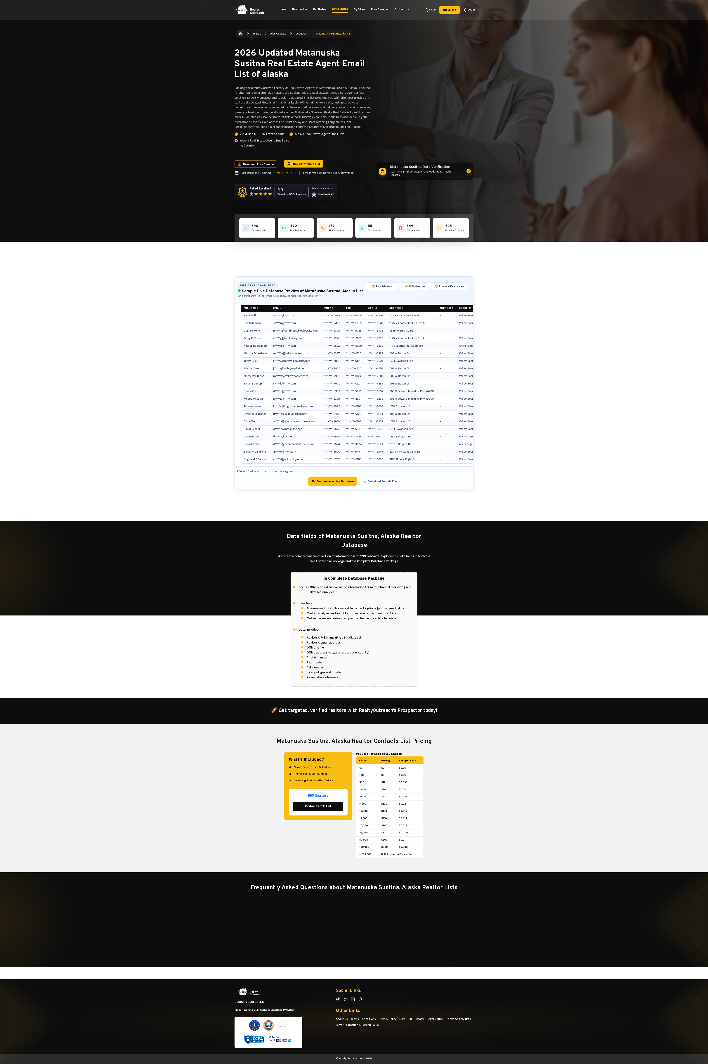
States (257, 33)
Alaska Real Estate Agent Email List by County (264, 143)
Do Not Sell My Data (458, 1019)
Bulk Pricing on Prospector (397, 854)
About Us (342, 1019)
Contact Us (401, 9)
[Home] (240, 33)
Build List (449, 10)
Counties (301, 33)
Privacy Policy (387, 1019)
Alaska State (278, 33)
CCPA (402, 1019)
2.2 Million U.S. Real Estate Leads (262, 134)
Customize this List (318, 806)
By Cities (359, 9)
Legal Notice (435, 1019)
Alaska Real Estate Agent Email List (319, 134)
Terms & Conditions (363, 1019)
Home (282, 9)
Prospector (299, 9)
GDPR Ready (416, 1019)
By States (319, 9)
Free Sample (379, 9)
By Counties (340, 9)
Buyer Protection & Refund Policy (357, 1025)
